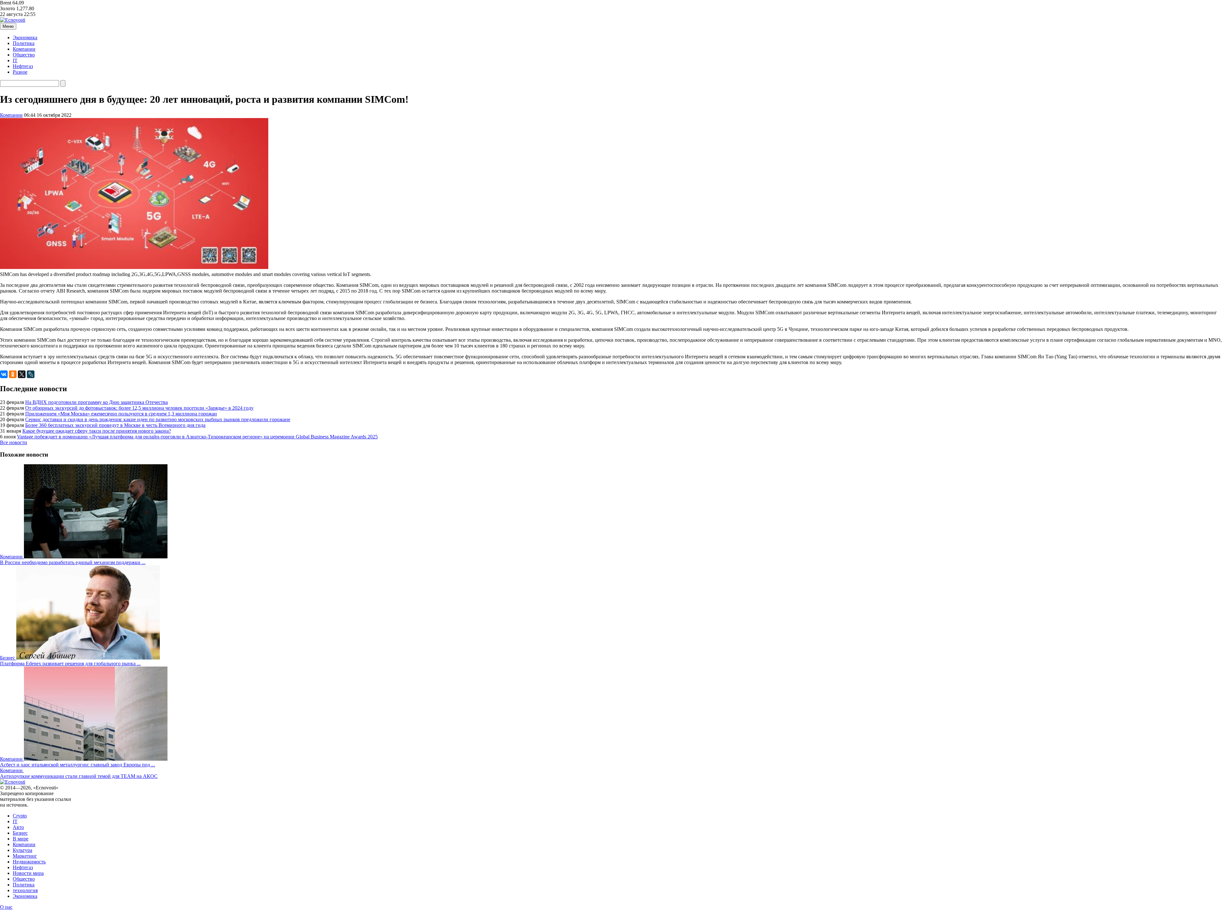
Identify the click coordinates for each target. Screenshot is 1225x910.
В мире (20, 838)
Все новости (13, 442)
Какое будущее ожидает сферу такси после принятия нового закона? (96, 431)
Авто (18, 827)
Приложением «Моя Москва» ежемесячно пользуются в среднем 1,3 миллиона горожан (121, 413)
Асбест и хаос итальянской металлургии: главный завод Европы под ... (77, 764)
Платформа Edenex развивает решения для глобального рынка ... (70, 663)
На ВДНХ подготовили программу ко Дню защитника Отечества (96, 402)
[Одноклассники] (13, 374)
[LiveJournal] (30, 374)
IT (15, 60)
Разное (20, 72)
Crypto (20, 815)
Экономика (25, 37)
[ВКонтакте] (4, 374)
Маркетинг (25, 856)
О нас (6, 907)
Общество (24, 54)
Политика (23, 43)
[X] (22, 374)
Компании (24, 49)
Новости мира (28, 873)
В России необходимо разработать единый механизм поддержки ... (72, 562)
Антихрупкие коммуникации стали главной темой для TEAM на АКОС (79, 776)
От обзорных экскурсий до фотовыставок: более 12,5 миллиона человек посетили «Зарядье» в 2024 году (139, 408)
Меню (8, 26)
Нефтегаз (23, 66)
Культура (22, 850)
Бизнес (20, 833)
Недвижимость (29, 861)
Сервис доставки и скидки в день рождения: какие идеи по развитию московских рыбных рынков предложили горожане (157, 419)
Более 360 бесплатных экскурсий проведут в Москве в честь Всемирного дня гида (115, 425)
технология (25, 890)
